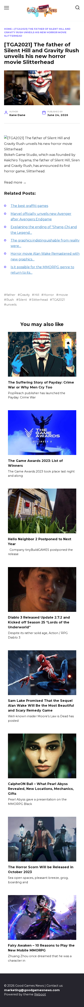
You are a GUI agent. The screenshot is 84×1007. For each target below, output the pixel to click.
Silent (23, 300)
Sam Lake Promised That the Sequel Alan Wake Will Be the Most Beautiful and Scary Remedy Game (41, 705)
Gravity (25, 295)
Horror (49, 295)
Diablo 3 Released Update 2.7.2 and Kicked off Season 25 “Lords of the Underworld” (39, 622)
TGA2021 (58, 300)
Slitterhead (40, 300)
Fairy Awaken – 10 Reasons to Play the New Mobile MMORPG (41, 948)
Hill (36, 295)
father (10, 295)
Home (8, 28)
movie (63, 295)
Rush (10, 300)
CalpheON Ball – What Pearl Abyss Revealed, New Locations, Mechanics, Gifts (41, 789)
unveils (11, 304)
